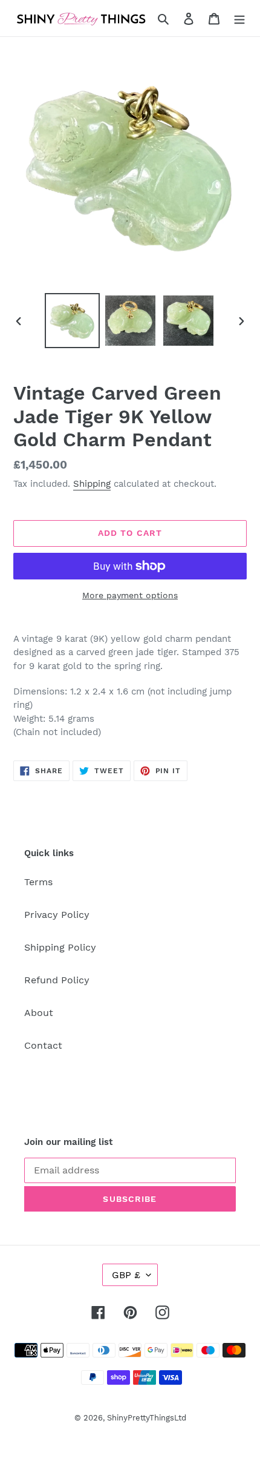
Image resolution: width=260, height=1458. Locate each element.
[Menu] (239, 18)
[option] (73, 320)
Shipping (92, 483)
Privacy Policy (56, 914)
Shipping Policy (60, 947)
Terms (38, 882)
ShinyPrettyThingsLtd (146, 1417)
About (38, 1012)
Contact (43, 1045)
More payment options (130, 595)
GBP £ (126, 1275)
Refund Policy (56, 980)
